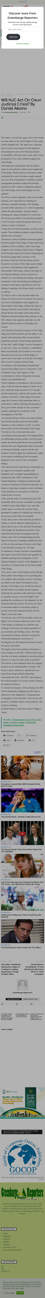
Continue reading (22, 44)
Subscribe (13, 37)
